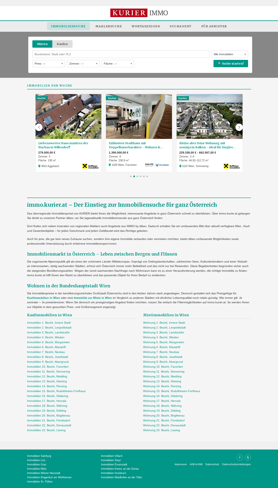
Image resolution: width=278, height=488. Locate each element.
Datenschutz (212, 464)
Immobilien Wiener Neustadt (43, 473)
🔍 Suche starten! (231, 63)
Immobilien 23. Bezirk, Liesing (46, 430)
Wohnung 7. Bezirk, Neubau (161, 352)
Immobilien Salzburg (39, 455)
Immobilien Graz (36, 464)
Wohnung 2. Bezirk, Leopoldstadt (164, 327)
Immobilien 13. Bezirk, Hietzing (47, 381)
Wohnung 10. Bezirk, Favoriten (163, 366)
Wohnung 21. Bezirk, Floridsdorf (164, 420)
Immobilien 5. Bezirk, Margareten (48, 342)
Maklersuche (108, 26)
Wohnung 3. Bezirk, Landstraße (163, 332)
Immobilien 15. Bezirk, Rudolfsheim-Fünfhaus (56, 391)
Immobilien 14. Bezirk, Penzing (47, 386)
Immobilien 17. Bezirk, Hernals (46, 400)
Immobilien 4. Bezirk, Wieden (46, 337)
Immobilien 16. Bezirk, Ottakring (47, 396)
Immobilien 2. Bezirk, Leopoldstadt (49, 327)
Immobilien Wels (37, 468)
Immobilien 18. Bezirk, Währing (47, 405)
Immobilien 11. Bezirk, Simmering (48, 371)
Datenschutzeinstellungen (236, 464)
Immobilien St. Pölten (40, 481)
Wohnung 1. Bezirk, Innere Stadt (164, 322)
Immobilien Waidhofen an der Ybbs (121, 477)
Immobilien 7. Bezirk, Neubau (46, 352)
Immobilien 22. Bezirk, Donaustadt (49, 425)
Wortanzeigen (146, 26)
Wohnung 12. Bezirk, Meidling (162, 376)
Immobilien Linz (36, 460)
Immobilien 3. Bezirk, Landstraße (48, 332)
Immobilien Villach (112, 455)
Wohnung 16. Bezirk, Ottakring (163, 396)
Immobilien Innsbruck (113, 473)
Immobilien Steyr (111, 460)
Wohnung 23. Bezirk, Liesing (161, 430)
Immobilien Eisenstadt (114, 464)
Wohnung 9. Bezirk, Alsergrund (163, 361)
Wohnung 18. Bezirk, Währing (162, 405)
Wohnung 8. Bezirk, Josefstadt (162, 356)
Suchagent (181, 26)
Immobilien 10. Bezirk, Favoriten (48, 366)
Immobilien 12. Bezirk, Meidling (47, 376)
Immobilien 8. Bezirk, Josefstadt (47, 356)
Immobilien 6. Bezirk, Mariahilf (46, 347)
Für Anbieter (214, 26)
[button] (39, 127)
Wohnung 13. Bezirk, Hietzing (162, 381)
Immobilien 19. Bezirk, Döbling (46, 410)
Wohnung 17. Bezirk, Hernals (162, 400)
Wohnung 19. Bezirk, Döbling (162, 410)
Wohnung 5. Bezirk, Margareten (163, 342)
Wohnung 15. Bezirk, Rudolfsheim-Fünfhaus (171, 391)
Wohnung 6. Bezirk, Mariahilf (161, 347)
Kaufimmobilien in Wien (43, 297)
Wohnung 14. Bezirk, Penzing (162, 386)
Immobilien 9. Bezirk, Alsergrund (48, 361)
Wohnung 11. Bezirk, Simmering (163, 371)
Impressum (181, 464)
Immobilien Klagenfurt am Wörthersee (49, 477)
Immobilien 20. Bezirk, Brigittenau (48, 415)
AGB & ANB (196, 464)
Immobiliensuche (68, 26)
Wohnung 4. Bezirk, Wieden (161, 337)
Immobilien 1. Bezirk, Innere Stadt (49, 322)
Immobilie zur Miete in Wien (93, 297)
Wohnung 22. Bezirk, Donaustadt (164, 425)
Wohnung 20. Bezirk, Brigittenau (164, 415)
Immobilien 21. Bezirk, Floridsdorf (48, 420)
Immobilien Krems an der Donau (120, 468)
